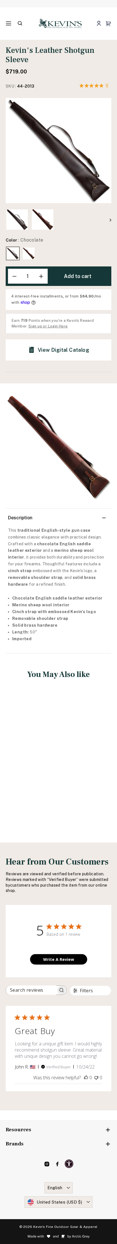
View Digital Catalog (63, 350)
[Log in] (98, 24)
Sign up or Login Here (48, 326)
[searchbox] (31, 990)
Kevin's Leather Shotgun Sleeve (30, 756)
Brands (15, 1144)
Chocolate (13, 253)
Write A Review (58, 959)
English (54, 1187)
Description (20, 517)
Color (24, 240)
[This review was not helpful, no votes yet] (96, 1077)
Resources (18, 1129)
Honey (29, 253)
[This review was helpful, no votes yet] (86, 1077)
